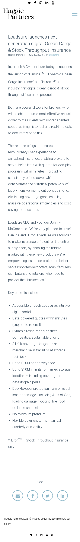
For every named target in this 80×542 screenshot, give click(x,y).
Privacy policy (39, 518)
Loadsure (54, 54)
